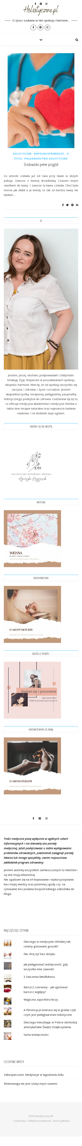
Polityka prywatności (39, 1120)
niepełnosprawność (49, 153)
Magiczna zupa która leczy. (41, 999)
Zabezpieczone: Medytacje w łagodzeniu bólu (34, 1075)
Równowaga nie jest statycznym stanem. (31, 1083)
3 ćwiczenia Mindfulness (39, 977)
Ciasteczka (20, 1120)
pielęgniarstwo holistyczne (46, 158)
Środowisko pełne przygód (41, 164)
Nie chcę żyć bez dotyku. (39, 954)
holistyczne (22, 153)
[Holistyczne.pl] (41, 17)
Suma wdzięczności (36, 1034)
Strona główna (61, 1120)
